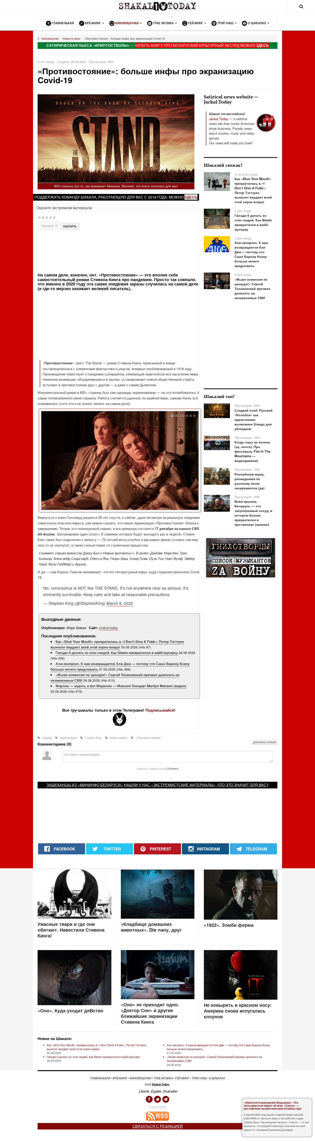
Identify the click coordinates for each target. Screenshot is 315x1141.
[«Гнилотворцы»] (240, 557)
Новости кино (71, 38)
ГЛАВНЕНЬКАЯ (100, 1078)
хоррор (47, 737)
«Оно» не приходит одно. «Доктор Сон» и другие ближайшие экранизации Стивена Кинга (150, 1013)
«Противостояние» (147, 737)
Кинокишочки (50, 38)
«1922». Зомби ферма (228, 924)
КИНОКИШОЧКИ (141, 1078)
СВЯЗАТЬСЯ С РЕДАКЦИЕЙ (157, 1126)
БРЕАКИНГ (120, 1078)
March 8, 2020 (120, 603)
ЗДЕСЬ (262, 45)
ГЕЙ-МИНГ (182, 1078)
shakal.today (108, 627)
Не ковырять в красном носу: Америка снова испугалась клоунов (238, 1010)
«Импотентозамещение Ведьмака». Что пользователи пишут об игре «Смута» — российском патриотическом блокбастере (272, 1105)
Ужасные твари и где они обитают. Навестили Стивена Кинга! (71, 930)
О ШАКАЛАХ (217, 1078)
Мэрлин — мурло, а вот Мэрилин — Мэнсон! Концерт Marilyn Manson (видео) (121, 685)
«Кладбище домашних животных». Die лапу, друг (151, 927)
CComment (172, 768)
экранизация (68, 737)
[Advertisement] (119, 250)
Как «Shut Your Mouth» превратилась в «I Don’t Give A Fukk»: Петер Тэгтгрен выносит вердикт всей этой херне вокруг (117, 644)
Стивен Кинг (93, 737)
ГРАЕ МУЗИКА (163, 1078)
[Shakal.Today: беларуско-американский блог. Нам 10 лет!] (157, 6)
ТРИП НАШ (199, 1078)
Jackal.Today (218, 118)
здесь (190, 197)
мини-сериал (118, 737)
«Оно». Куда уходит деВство (70, 1010)
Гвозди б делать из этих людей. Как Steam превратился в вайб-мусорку (117, 652)
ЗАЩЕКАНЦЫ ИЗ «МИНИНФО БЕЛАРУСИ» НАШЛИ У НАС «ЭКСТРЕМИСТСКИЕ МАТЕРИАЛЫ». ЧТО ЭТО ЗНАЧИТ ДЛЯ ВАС (156, 784)
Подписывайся (159, 710)
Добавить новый (264, 742)
